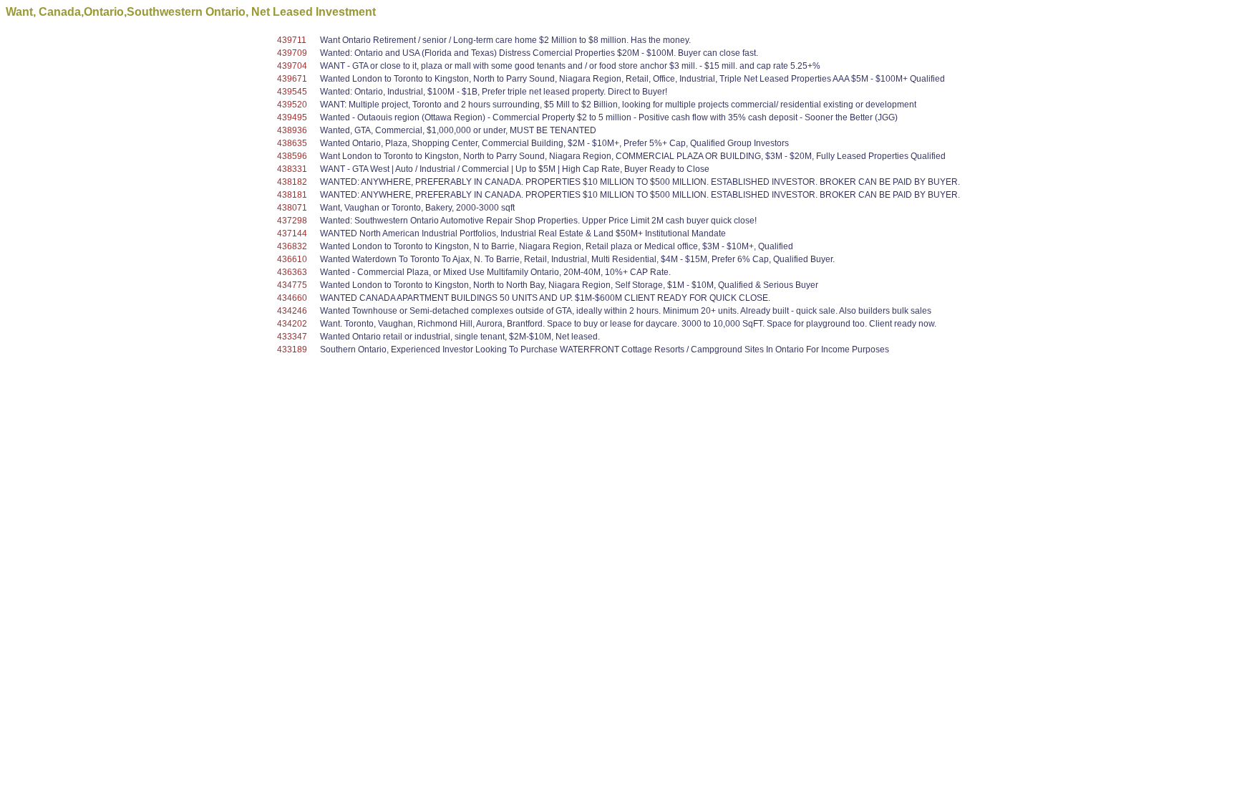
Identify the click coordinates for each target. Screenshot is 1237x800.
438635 (292, 143)
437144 (292, 233)
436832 (292, 246)
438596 (292, 156)
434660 (292, 298)
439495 (292, 117)
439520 (292, 105)
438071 (292, 208)
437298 (292, 221)
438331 (292, 169)
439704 (292, 66)
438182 (292, 182)
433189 (292, 349)
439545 (292, 92)
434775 (292, 285)
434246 (292, 311)
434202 (292, 324)
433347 (292, 337)
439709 (292, 53)
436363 (292, 272)
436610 (292, 259)
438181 (292, 195)
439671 (292, 79)
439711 (291, 40)
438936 (292, 130)
